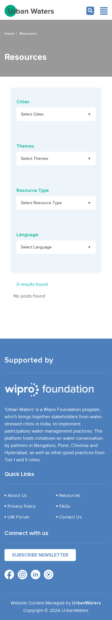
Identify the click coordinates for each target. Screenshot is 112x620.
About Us (17, 495)
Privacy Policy (21, 506)
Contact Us (70, 517)
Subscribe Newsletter (40, 555)
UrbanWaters (86, 603)
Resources (70, 495)
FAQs (64, 506)
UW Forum (18, 517)
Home (9, 33)
